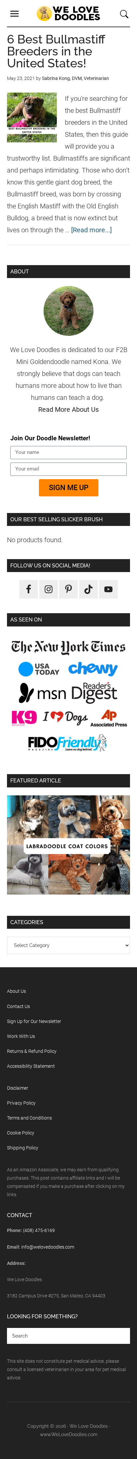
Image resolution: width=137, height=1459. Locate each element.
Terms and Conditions (29, 1118)
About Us (16, 991)
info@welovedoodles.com (47, 1247)
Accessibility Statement (31, 1066)
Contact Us (18, 1006)
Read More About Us (68, 409)
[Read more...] (91, 230)
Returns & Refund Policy (32, 1051)
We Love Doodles (68, 13)
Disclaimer (17, 1088)
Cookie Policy (20, 1132)
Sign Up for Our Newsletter (34, 1021)
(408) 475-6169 (39, 1230)
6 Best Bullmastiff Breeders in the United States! (56, 51)
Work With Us (21, 1036)
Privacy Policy (21, 1103)
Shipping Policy (22, 1147)
